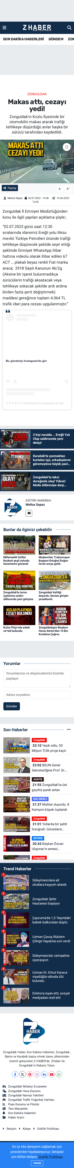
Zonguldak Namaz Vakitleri (26, 1095)
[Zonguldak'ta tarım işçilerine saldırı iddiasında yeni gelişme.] (19, 580)
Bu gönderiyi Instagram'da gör (26, 360)
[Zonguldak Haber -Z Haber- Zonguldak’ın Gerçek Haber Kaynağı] (37, 27)
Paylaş (12, 188)
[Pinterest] (29, 1074)
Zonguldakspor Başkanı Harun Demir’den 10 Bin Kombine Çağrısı (53, 631)
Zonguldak (37, 94)
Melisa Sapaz (14, 198)
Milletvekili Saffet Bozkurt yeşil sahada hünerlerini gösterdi (16, 561)
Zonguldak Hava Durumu (24, 1091)
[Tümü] (69, 730)
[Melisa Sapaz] (12, 507)
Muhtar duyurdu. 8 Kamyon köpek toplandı (50, 807)
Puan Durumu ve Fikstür (23, 1104)
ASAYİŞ (37, 779)
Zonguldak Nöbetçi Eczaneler (27, 1086)
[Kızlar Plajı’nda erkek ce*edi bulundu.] (19, 615)
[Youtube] (51, 1074)
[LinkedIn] (44, 1074)
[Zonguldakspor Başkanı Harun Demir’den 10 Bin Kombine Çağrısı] (55, 615)
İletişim (11, 1129)
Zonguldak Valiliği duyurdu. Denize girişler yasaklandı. (53, 596)
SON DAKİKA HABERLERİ (23, 39)
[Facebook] (15, 1074)
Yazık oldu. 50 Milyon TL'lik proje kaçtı (49, 748)
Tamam (37, 1163)
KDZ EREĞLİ (40, 798)
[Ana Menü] (4, 28)
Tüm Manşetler (18, 1108)
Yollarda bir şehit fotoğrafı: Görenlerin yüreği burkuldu (49, 827)
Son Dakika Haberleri (22, 1113)
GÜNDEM (56, 39)
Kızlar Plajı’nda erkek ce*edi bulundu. (16, 629)
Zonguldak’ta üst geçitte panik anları (49, 787)
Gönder (11, 706)
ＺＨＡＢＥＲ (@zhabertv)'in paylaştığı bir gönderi (37, 403)
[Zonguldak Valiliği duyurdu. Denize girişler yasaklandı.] (55, 580)
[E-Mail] (29, 513)
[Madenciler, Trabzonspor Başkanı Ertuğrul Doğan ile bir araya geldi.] (55, 545)
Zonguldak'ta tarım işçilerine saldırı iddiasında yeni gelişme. (18, 596)
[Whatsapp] (59, 1074)
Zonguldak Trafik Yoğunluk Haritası (31, 1100)
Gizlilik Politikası (48, 1129)
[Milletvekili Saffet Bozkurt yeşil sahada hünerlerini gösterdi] (19, 545)
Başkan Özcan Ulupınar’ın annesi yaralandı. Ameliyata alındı (51, 846)
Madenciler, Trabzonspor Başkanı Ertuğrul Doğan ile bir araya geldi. (54, 561)
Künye (27, 1129)
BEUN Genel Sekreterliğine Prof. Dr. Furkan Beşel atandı (48, 768)
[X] (22, 1074)
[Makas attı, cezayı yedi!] (37, 161)
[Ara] (69, 28)
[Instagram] (37, 1074)
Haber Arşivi (16, 1117)
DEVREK (38, 838)
